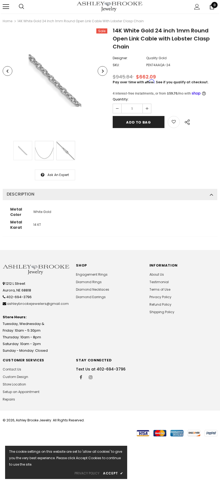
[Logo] (110, 6)
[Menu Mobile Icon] (6, 6)
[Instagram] (91, 377)
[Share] (186, 121)
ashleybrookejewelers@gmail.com (38, 303)
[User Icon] (197, 7)
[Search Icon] (21, 6)
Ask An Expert (58, 175)
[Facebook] (81, 377)
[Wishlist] (174, 122)
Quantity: (121, 99)
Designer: (120, 58)
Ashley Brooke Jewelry (33, 420)
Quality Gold (156, 58)
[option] (55, 80)
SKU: (116, 65)
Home (7, 21)
